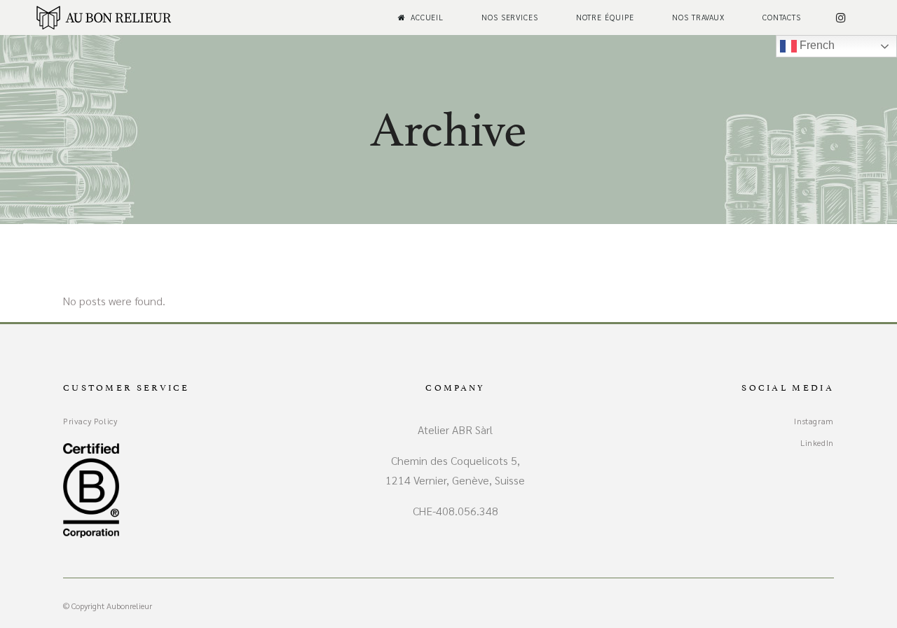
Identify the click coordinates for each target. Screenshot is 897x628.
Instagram (813, 421)
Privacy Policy (90, 421)
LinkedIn (817, 442)
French (816, 45)
